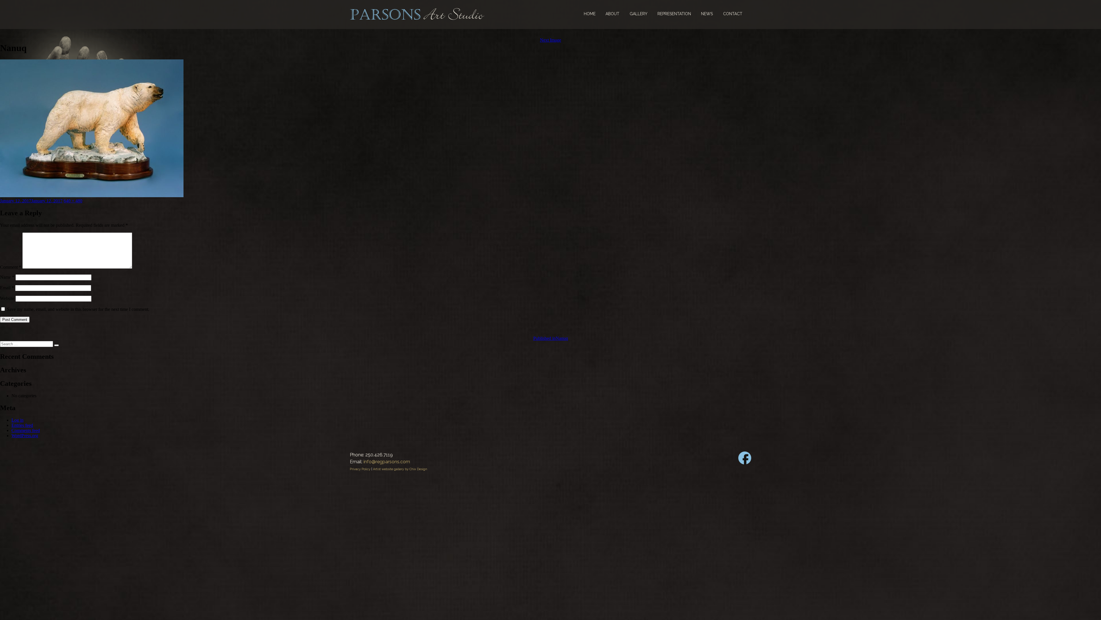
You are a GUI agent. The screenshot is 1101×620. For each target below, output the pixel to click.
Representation (674, 13)
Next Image (550, 40)
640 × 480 (73, 200)
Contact (732, 13)
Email (7, 287)
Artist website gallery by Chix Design (400, 469)
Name (7, 277)
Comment (10, 267)
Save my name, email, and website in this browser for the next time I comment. (78, 309)
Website (7, 298)
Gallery (638, 13)
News (707, 13)
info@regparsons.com (387, 461)
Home (590, 13)
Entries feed (22, 425)
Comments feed (25, 430)
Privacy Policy (360, 469)
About (612, 13)
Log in (17, 420)
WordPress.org (24, 435)
